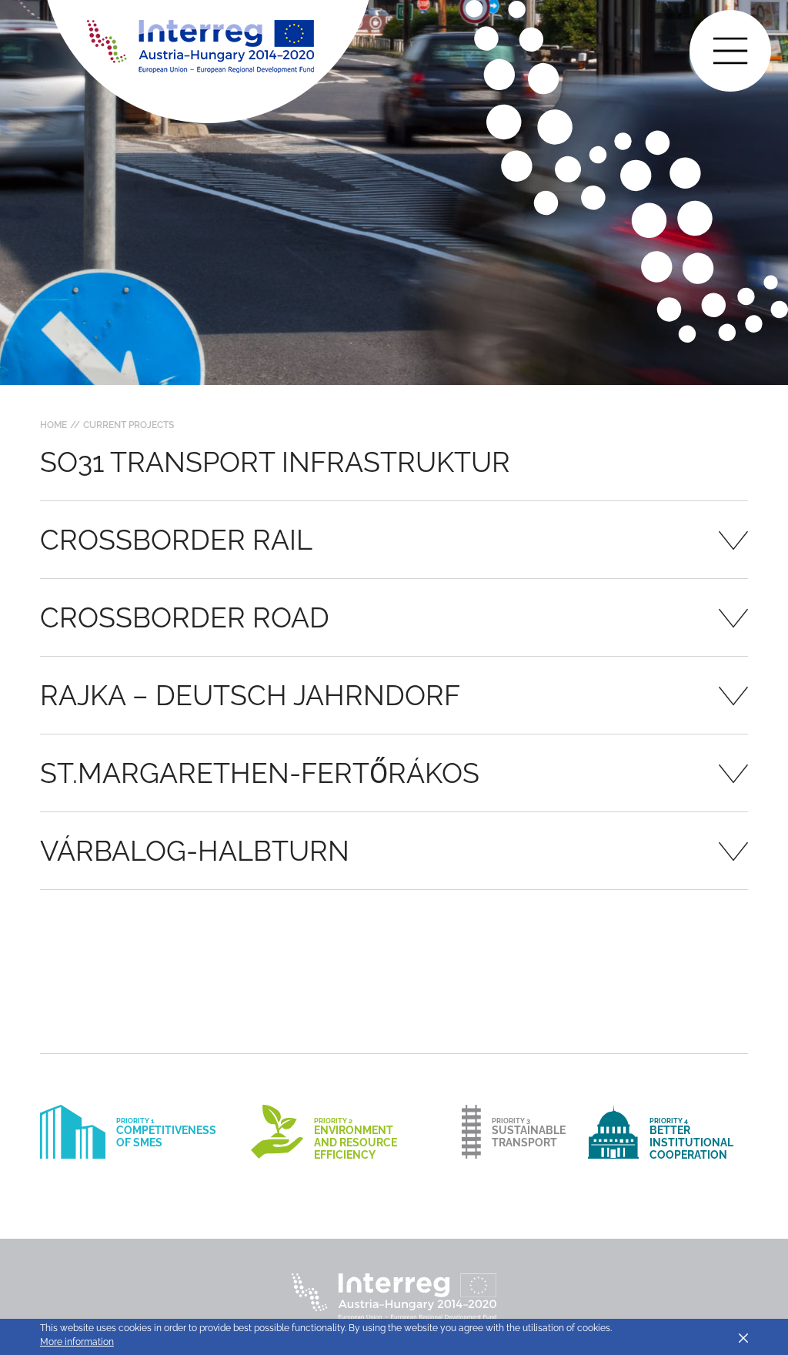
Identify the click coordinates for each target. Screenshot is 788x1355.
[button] (394, 539)
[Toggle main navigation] (730, 51)
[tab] (394, 539)
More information (77, 1342)
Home (53, 425)
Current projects (128, 425)
